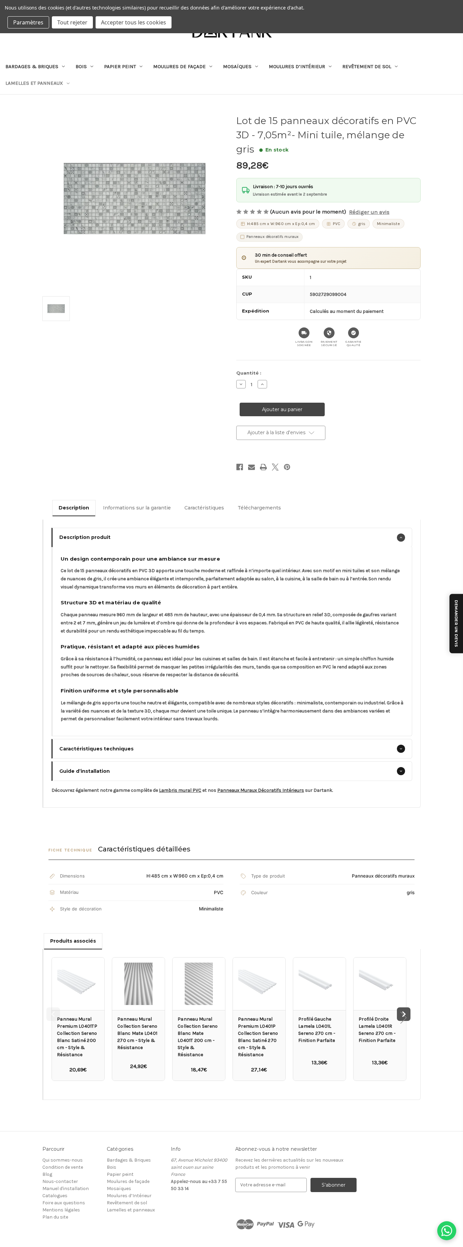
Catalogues (54, 1196)
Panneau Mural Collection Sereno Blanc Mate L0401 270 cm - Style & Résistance (137, 1033)
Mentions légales (61, 1210)
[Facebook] (239, 467)
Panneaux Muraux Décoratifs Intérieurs (260, 790)
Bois (81, 66)
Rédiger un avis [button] (369, 212)
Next (403, 1014)
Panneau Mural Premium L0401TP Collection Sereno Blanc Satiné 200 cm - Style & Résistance (77, 1037)
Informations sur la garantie (137, 508)
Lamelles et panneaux (34, 83)
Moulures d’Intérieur (297, 66)
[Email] (251, 467)
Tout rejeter (72, 22)
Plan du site (55, 1217)
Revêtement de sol (366, 66)
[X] (275, 467)
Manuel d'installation (65, 1188)
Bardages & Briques (31, 66)
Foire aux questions (63, 1203)
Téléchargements (259, 508)
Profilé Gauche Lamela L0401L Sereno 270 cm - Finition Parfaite (316, 1029)
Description (74, 508)
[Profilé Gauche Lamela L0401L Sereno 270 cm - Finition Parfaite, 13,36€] (319, 984)
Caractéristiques (204, 508)
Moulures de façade (179, 66)
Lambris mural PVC (180, 790)
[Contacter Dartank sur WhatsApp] (446, 1230)
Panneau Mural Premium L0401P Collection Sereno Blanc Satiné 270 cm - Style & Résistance (258, 1037)
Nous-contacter (60, 1181)
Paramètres (28, 22)
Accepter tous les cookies (133, 22)
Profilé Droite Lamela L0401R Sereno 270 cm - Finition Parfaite (377, 1029)
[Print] (263, 467)
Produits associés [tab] (73, 941)
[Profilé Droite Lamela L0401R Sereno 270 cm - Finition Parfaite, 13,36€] (380, 984)
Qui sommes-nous (62, 1160)
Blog (47, 1174)
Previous (53, 1014)
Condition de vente (62, 1167)
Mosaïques (237, 66)
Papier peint (120, 66)
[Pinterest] (287, 467)
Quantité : (248, 373)
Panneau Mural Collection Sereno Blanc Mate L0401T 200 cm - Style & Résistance (198, 1037)
